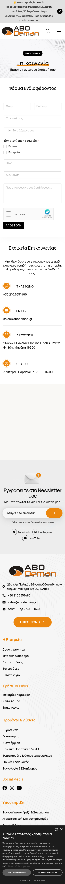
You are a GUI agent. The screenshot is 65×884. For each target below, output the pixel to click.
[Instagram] (12, 788)
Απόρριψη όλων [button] (47, 872)
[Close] (59, 11)
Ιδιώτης (13, 146)
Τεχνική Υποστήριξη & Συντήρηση (25, 812)
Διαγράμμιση (11, 743)
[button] (47, 31)
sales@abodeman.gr (17, 319)
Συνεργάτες (10, 669)
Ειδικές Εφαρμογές (15, 762)
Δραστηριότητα (13, 649)
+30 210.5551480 (15, 294)
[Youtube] (19, 788)
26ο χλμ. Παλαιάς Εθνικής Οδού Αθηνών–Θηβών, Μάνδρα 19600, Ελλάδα (34, 587)
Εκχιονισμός (10, 736)
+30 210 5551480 (19, 595)
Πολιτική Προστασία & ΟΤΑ (20, 749)
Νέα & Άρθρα (11, 701)
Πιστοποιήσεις (12, 662)
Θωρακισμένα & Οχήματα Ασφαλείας (27, 756)
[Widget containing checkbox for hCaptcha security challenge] (28, 214)
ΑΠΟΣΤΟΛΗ (13, 225)
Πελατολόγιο (11, 675)
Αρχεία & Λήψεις (13, 825)
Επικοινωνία (10, 707)
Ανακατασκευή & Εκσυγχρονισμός (25, 819)
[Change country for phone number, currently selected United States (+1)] (8, 130)
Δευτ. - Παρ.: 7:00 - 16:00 (25, 609)
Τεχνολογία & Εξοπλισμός (19, 768)
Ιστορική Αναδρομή (15, 656)
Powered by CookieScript (32, 880)
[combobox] (56, 829)
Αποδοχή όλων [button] (17, 872)
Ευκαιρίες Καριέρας (16, 695)
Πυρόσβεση (10, 730)
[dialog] (32, 854)
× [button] (61, 829)
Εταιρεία (14, 152)
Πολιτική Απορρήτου (19, 866)
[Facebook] (4, 788)
